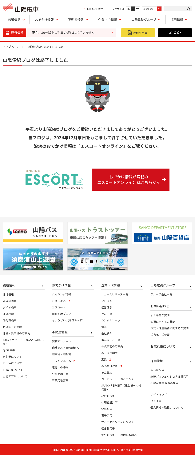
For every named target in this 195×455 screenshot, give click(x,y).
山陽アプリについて (15, 376)
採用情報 (177, 19)
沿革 (104, 327)
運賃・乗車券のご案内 (16, 333)
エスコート (59, 307)
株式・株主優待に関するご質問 (169, 328)
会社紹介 (106, 333)
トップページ (11, 47)
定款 (104, 359)
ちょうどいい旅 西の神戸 (67, 320)
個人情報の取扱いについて (166, 407)
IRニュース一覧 (110, 340)
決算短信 (106, 409)
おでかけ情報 (44, 19)
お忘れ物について (162, 346)
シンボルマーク (110, 320)
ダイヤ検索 (10, 307)
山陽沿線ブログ (61, 314)
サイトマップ (158, 394)
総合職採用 (157, 370)
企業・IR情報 (107, 19)
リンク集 (155, 401)
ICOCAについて (12, 363)
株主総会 (106, 372)
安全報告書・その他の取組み (119, 435)
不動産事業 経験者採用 (164, 383)
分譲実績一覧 (60, 374)
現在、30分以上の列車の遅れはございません (63, 32)
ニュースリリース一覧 (114, 294)
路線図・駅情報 (12, 327)
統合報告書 (108, 396)
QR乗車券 (9, 350)
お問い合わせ (94, 9)
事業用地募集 (60, 380)
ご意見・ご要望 (159, 335)
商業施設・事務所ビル (65, 348)
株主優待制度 (109, 353)
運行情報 (8, 294)
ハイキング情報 (61, 294)
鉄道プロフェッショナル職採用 (169, 376)
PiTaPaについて (13, 370)
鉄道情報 (14, 19)
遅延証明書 (10, 301)
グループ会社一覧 (161, 294)
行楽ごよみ (59, 301)
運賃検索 (8, 314)
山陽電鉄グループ (143, 19)
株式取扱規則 (109, 366)
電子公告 (106, 415)
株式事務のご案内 (112, 346)
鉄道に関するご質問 (162, 322)
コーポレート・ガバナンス (117, 379)
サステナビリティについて (117, 422)
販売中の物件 (60, 367)
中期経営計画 (109, 402)
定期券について (12, 356)
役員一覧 (106, 314)
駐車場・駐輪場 (61, 354)
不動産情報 (76, 19)
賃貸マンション (61, 341)
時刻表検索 (10, 320)
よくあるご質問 (159, 315)
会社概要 (106, 301)
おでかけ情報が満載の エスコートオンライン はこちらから (128, 179)
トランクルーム (61, 361)
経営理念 (106, 307)
